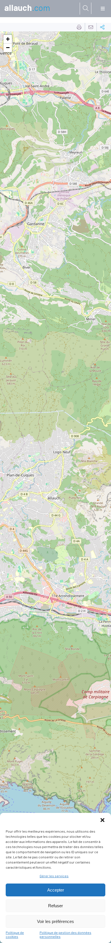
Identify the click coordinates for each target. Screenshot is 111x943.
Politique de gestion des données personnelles (65, 934)
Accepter (55, 890)
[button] (102, 820)
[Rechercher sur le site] (85, 8)
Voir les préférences (55, 921)
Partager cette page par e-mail (90, 27)
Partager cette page (102, 27)
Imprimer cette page (79, 27)
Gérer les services (54, 876)
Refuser (55, 905)
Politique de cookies (15, 934)
